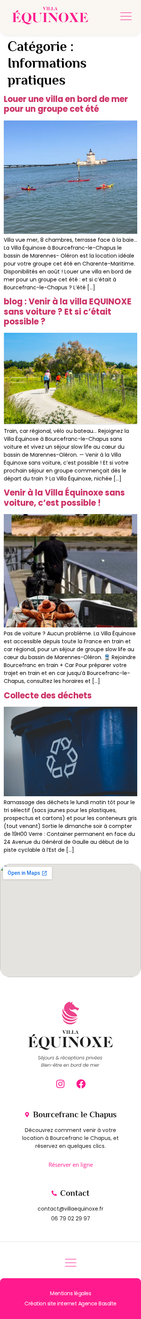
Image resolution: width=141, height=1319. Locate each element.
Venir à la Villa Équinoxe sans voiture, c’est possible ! (64, 497)
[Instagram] (60, 1083)
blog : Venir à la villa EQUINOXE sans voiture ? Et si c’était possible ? (68, 311)
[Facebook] (80, 1083)
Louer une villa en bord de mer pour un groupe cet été (66, 104)
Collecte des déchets (48, 695)
